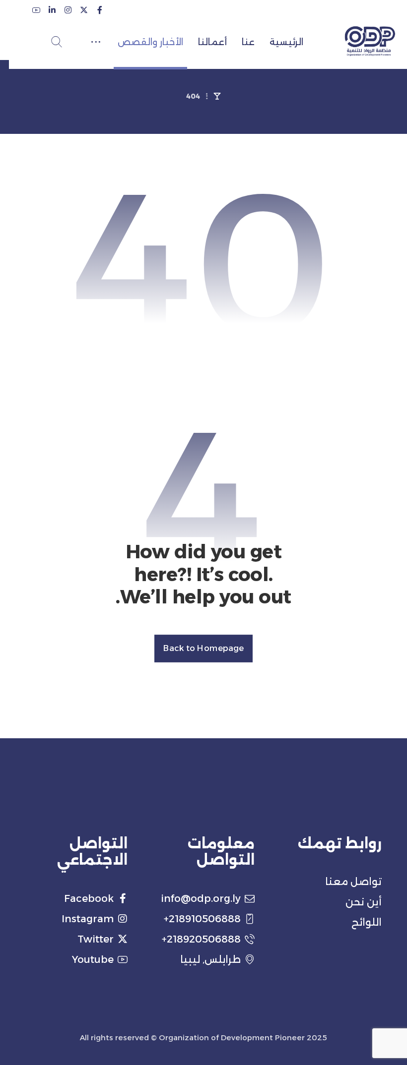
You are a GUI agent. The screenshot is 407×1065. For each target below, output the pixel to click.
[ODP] (370, 41)
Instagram (88, 919)
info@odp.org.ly (201, 898)
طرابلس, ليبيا (210, 959)
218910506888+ (202, 919)
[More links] (96, 42)
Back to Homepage (203, 648)
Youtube (93, 959)
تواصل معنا (353, 882)
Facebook (89, 898)
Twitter (95, 939)
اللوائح (366, 922)
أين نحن (363, 902)
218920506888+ (201, 939)
